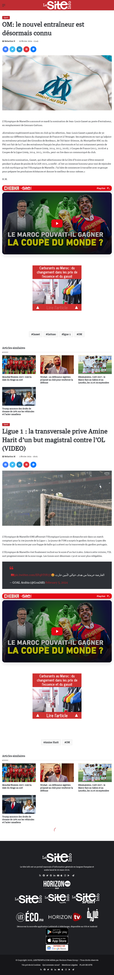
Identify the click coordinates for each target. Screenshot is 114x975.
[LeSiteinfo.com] (57, 5)
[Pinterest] (26, 49)
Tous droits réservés (89, 960)
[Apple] (62, 875)
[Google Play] (69, 875)
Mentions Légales (70, 965)
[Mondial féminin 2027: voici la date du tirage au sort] (19, 364)
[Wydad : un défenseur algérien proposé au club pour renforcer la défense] (57, 364)
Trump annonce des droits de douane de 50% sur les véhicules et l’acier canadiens (18, 411)
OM (80, 334)
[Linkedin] (19, 49)
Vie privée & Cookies (31, 965)
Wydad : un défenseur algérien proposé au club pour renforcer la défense (56, 380)
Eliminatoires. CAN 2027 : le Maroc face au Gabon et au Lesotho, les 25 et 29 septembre (93, 380)
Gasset (36, 334)
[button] (57, 223)
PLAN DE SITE (86, 965)
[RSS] (41, 875)
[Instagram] (66, 875)
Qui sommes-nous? (51, 965)
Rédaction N (9, 41)
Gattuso (51, 334)
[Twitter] (12, 49)
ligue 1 (67, 334)
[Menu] (3, 6)
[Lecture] (57, 223)
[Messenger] (33, 49)
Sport (6, 17)
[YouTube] (59, 875)
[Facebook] (5, 49)
